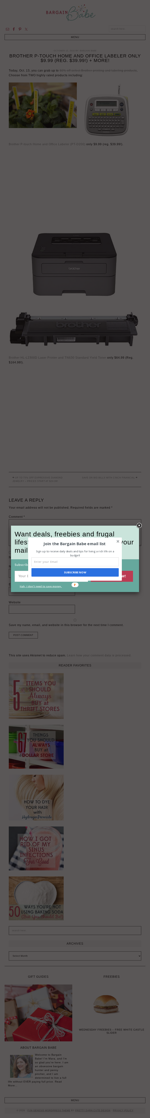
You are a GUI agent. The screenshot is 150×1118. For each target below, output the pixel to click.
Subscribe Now (75, 572)
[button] (74, 543)
